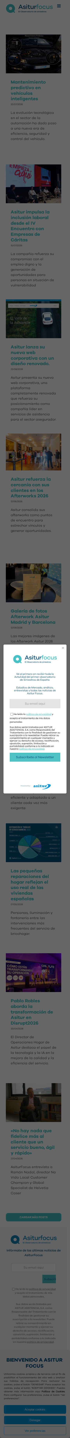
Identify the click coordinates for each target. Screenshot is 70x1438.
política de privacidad (38, 714)
